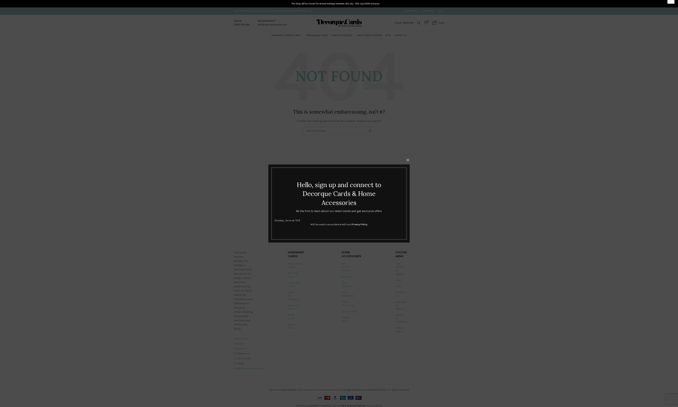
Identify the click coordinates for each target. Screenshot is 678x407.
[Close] (407, 160)
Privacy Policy (359, 224)
